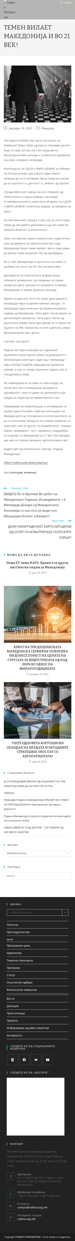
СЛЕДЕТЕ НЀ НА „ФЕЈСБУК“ (29, 1072)
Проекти (12, 1020)
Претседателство (18, 932)
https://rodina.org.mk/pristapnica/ (26, 462)
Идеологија (14, 953)
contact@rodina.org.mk (32, 1207)
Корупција (16, 472)
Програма (13, 968)
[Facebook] (24, 1059)
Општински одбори (19, 982)
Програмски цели (18, 945)
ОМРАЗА (9, 793)
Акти (10, 939)
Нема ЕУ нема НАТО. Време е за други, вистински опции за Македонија (37, 565)
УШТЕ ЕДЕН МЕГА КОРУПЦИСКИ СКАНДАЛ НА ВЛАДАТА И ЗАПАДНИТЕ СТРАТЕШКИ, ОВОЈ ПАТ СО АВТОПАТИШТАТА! (37, 749)
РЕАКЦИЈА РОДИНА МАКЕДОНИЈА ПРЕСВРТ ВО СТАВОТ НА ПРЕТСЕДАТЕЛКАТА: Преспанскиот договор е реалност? (36, 804)
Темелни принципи (20, 960)
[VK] (36, 1059)
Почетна (12, 925)
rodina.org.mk (26, 1219)
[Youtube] (47, 1059)
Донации (13, 1006)
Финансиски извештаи (22, 990)
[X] (12, 1059)
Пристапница (16, 1013)
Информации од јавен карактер (28, 1028)
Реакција (48, 128)
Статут (11, 975)
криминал (30, 472)
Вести (10, 998)
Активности (14, 1035)
